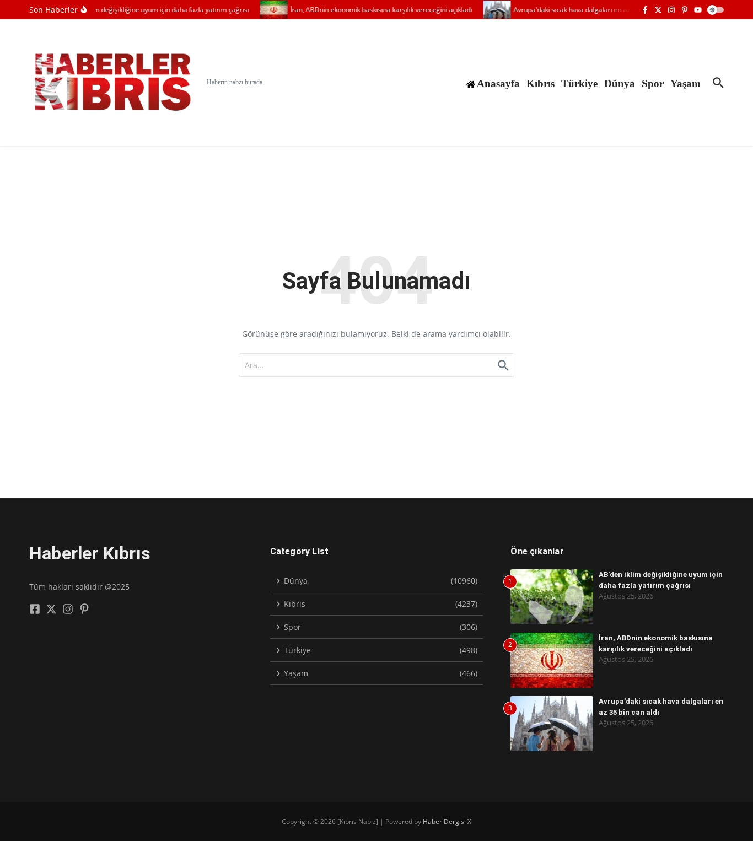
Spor (653, 83)
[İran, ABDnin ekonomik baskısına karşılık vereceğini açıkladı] (269, 10)
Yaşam (685, 83)
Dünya (619, 83)
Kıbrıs (540, 83)
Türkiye (579, 83)
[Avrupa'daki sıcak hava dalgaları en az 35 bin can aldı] (492, 10)
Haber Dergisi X (447, 821)
